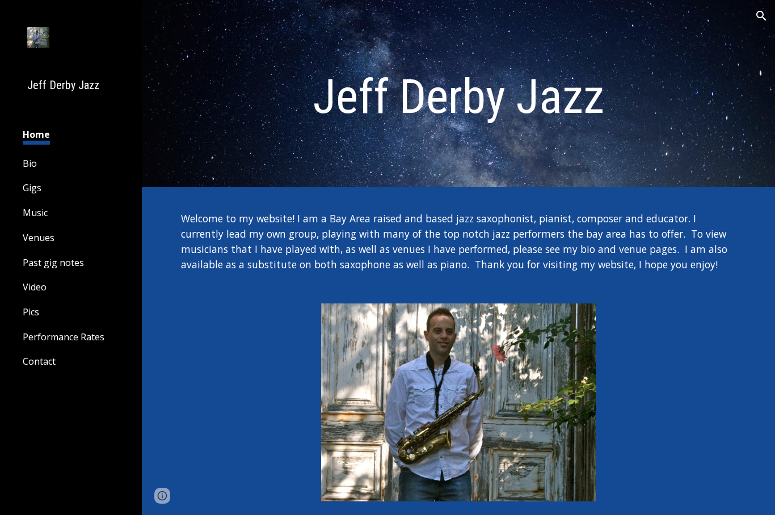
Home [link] (36, 134)
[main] (459, 96)
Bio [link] (30, 163)
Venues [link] (38, 237)
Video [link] (35, 287)
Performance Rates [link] (63, 337)
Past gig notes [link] (53, 262)
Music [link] (35, 212)
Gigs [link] (32, 187)
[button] (761, 15)
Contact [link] (39, 361)
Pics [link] (31, 312)
